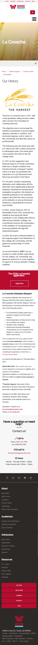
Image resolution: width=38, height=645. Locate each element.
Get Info (19, 585)
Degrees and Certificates (10, 521)
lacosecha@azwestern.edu (12, 409)
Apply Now (19, 283)
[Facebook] (7, 478)
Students (13, 1)
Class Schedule (7, 528)
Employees (20, 1)
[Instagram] (19, 478)
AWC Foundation (8, 639)
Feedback (18, 636)
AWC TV (15, 641)
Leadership (6, 506)
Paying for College (8, 546)
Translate (5, 577)
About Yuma (6, 496)
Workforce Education (9, 524)
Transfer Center (28, 71)
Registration (6, 543)
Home (4, 71)
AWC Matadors (20, 639)
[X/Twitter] (13, 478)
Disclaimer (13, 633)
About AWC (5, 493)
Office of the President (10, 509)
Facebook (15, 412)
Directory (27, 1)
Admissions (6, 539)
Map (33, 1)
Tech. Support (6, 574)
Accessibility (24, 633)
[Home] (18, 7)
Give (19, 606)
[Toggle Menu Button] (34, 19)
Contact (19, 600)
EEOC (33, 633)
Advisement (6, 549)
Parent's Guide (7, 503)
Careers (19, 595)
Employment (7, 636)
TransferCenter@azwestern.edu (19, 453)
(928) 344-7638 (21, 442)
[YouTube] (25, 478)
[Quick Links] (32, 12)
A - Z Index (5, 564)
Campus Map (6, 571)
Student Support (14, 71)
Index (7, 1)
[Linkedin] (31, 478)
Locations (5, 500)
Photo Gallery (24, 641)
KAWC (9, 641)
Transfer (4, 552)
